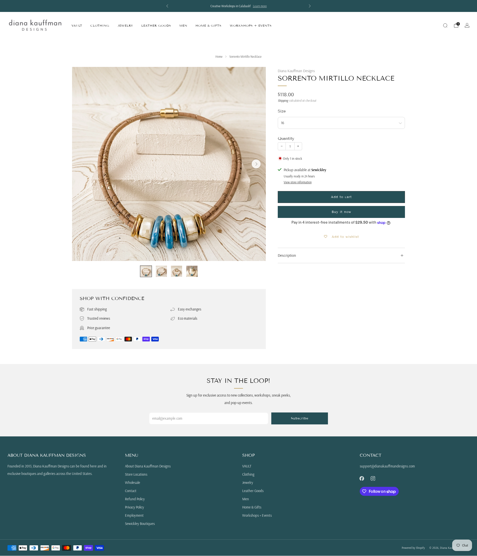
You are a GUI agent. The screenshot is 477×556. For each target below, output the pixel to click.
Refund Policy (135, 499)
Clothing (99, 25)
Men (183, 25)
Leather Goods (156, 25)
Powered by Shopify (413, 548)
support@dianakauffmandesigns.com (387, 466)
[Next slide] (256, 164)
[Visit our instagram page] (372, 478)
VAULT (77, 25)
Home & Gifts (209, 25)
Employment (134, 515)
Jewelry (125, 25)
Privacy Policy (134, 507)
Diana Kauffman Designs (296, 70)
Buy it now (341, 212)
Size (282, 111)
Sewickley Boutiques (140, 523)
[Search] (445, 25)
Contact (130, 490)
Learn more (260, 6)
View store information (298, 182)
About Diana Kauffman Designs (148, 466)
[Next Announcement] (310, 6)
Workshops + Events (251, 25)
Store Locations (136, 474)
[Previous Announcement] (167, 6)
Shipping (283, 100)
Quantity (286, 138)
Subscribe (299, 418)
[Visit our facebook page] (361, 478)
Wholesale (132, 482)
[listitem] (238, 5)
